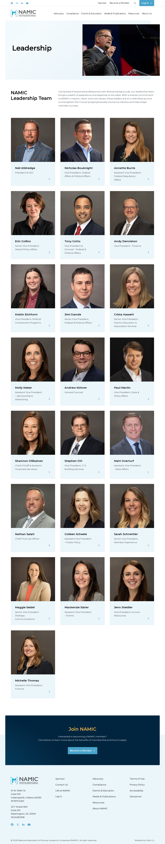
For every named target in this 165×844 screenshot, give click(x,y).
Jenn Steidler (123, 607)
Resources (133, 13)
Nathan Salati (24, 534)
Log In (58, 796)
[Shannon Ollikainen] (49, 472)
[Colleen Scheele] (98, 545)
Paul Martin (122, 387)
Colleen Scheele (76, 534)
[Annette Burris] (148, 179)
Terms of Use (137, 778)
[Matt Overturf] (148, 472)
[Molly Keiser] (49, 398)
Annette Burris (124, 168)
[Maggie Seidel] (49, 618)
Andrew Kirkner (76, 387)
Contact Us (61, 784)
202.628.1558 (17, 817)
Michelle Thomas (27, 680)
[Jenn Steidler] (148, 618)
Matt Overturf (124, 460)
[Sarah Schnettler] (148, 545)
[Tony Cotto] (98, 252)
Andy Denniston (125, 241)
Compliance (72, 13)
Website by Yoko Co (144, 840)
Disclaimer (136, 796)
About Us (147, 13)
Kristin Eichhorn (26, 314)
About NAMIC (100, 808)
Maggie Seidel (25, 607)
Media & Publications (115, 13)
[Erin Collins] (49, 252)
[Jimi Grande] (98, 325)
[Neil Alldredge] (49, 179)
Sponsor (102, 3)
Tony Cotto (72, 241)
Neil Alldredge (25, 168)
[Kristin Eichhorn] (49, 325)
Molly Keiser (23, 387)
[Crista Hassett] (148, 325)
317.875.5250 (17, 801)
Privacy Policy (137, 784)
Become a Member (119, 3)
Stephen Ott (73, 460)
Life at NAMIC (62, 790)
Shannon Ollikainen (29, 460)
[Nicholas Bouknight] (98, 179)
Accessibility (136, 790)
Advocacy (59, 13)
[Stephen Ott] (98, 472)
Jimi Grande (73, 314)
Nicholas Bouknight (79, 168)
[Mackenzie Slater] (98, 618)
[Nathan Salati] (49, 545)
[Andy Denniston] (148, 252)
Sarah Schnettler (126, 534)
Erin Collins (23, 241)
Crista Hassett (124, 314)
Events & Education (91, 13)
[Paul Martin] (148, 398)
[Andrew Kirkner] (98, 398)
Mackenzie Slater (77, 607)
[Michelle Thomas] (49, 691)
